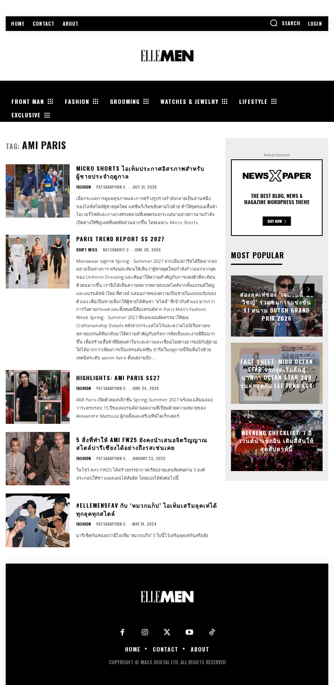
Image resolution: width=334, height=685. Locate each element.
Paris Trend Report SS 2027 (120, 238)
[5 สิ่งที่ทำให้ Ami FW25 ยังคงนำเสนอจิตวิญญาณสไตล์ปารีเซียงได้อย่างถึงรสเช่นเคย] (38, 459)
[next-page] (308, 290)
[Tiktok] (212, 632)
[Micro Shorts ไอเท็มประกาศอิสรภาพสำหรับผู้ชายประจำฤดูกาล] (38, 191)
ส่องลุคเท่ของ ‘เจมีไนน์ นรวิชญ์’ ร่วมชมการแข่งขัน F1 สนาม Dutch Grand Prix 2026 (277, 306)
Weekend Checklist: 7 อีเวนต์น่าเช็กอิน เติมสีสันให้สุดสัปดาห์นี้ (277, 440)
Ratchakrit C (116, 250)
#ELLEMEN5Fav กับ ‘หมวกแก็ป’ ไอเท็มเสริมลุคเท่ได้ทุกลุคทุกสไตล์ (146, 509)
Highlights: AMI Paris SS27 (118, 377)
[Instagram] (145, 632)
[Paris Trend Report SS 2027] (38, 262)
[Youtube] (189, 632)
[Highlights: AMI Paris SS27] (38, 397)
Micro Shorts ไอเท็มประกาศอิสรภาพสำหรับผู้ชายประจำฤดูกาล (140, 172)
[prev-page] (294, 290)
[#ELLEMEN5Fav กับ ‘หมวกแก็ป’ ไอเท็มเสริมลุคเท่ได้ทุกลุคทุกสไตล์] (38, 520)
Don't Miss (86, 250)
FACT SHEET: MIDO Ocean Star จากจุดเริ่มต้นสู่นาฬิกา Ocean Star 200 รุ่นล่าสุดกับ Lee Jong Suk (276, 373)
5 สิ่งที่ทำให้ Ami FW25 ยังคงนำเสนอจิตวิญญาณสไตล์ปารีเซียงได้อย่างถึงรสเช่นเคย (141, 443)
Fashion (83, 187)
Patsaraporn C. (111, 187)
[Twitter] (167, 632)
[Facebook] (122, 632)
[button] (285, 23)
